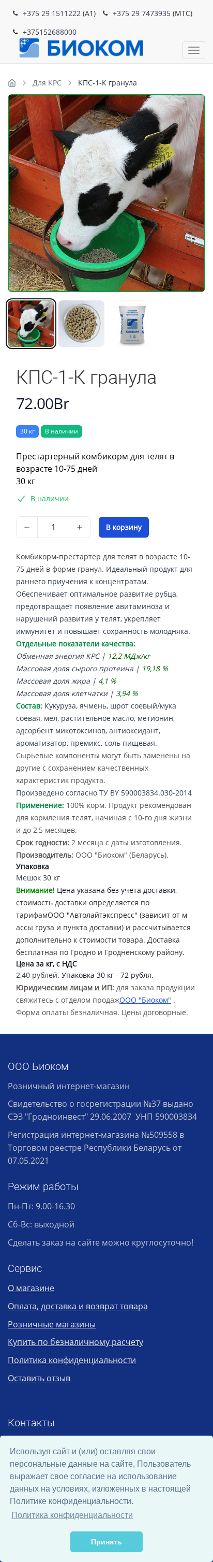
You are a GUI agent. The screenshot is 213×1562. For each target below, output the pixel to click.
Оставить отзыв (39, 1378)
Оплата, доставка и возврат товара (78, 1306)
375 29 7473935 (144, 13)
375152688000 (52, 32)
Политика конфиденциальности (72, 1360)
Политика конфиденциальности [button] (72, 1515)
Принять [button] (106, 1542)
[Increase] (79, 527)
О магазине (31, 1288)
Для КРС (47, 83)
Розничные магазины (52, 1324)
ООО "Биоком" (145, 1000)
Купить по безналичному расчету (75, 1342)
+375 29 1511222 (52, 13)
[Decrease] (27, 527)
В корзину (124, 527)
